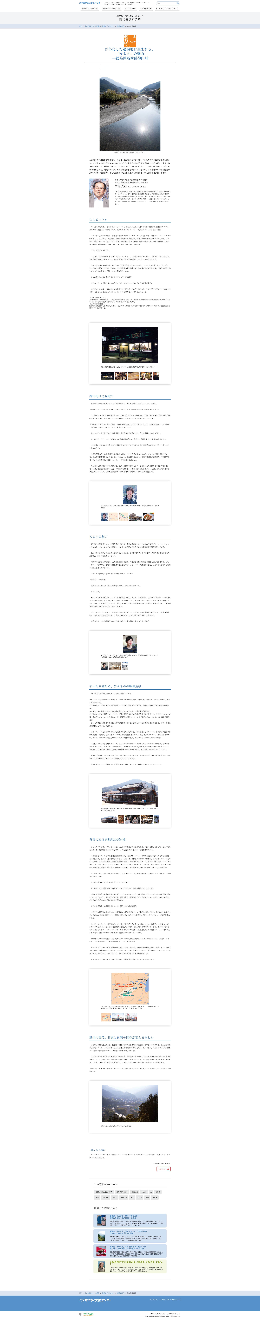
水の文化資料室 (146, 8)
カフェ (140, 1197)
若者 (147, 1197)
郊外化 (155, 1197)
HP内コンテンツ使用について (167, 8)
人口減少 (124, 1197)
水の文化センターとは (90, 8)
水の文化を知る (130, 8)
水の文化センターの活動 (111, 8)
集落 (97, 1197)
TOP (80, 26)
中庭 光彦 (135, 1192)
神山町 (144, 1192)
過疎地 (115, 1197)
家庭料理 (105, 1197)
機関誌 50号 (120, 26)
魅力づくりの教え (122, 1192)
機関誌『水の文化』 (108, 26)
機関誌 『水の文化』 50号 (104, 1192)
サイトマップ (154, 1299)
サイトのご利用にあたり (158, 1314)
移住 (132, 1197)
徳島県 (158, 1192)
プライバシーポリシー (173, 1314)
